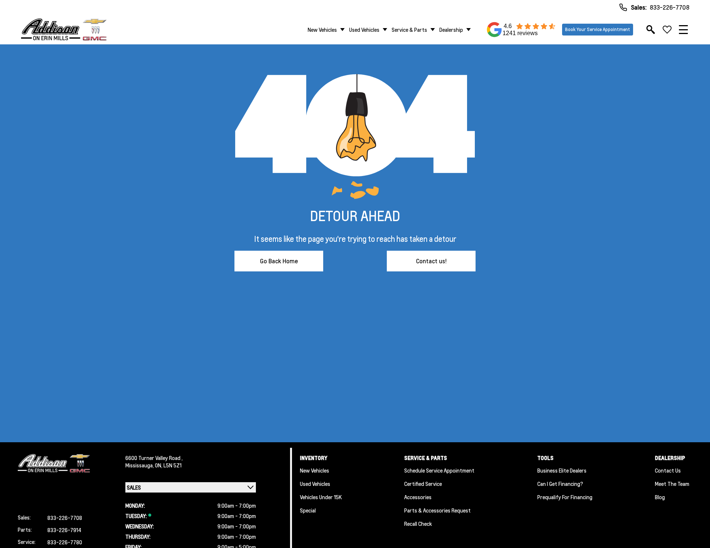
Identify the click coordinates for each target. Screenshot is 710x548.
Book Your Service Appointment (597, 29)
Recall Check (418, 523)
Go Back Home (279, 261)
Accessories (418, 497)
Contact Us (668, 470)
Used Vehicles (364, 29)
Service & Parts (409, 29)
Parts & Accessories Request (437, 510)
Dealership (451, 29)
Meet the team (672, 483)
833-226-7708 (669, 7)
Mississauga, (140, 465)
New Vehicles (322, 29)
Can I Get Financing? (560, 483)
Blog (660, 497)
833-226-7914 (64, 530)
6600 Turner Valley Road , (154, 457)
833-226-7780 (64, 542)
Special (308, 510)
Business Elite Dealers (561, 470)
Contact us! (431, 261)
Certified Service (423, 483)
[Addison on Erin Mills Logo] (64, 29)
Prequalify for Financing (564, 497)
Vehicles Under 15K (321, 497)
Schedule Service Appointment (439, 470)
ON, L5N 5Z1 (168, 465)
